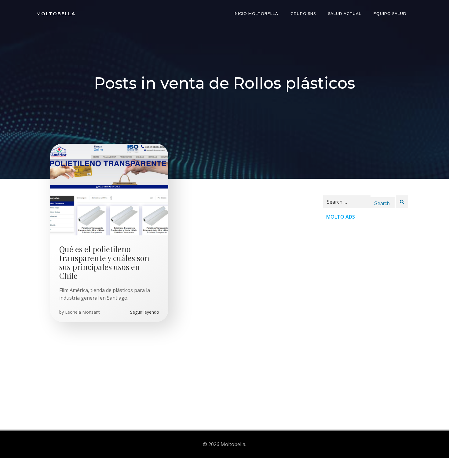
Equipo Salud (390, 13)
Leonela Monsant (82, 312)
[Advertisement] (365, 312)
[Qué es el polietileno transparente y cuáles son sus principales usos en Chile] (109, 189)
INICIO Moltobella (256, 13)
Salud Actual (344, 13)
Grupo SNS (303, 13)
